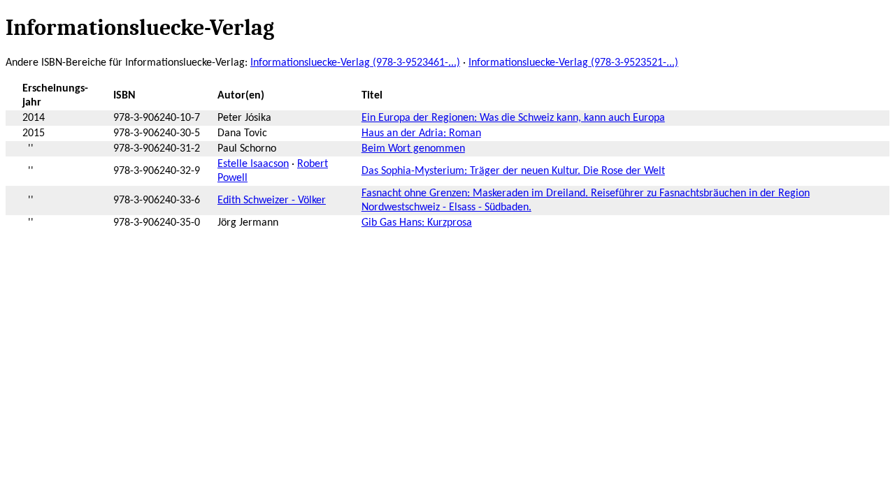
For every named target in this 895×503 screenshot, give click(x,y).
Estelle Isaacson (253, 164)
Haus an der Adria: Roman (421, 133)
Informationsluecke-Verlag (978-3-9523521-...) (573, 62)
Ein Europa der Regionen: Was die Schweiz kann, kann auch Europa (513, 118)
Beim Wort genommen (413, 148)
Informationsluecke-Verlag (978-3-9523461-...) (355, 62)
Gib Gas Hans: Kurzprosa (416, 222)
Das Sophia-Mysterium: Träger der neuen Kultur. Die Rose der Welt (513, 171)
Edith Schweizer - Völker (271, 200)
